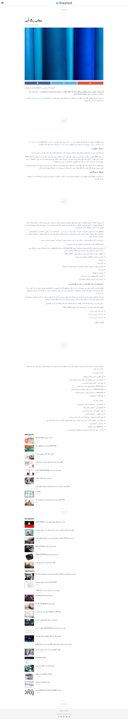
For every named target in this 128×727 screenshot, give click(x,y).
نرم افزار (33, 17)
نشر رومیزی (27, 17)
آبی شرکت (34, 142)
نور (27, 98)
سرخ (54, 142)
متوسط (34, 98)
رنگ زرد (72, 142)
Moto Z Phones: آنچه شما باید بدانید (45, 546)
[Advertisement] (64, 186)
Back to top (64, 711)
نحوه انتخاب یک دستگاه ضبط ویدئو (44, 666)
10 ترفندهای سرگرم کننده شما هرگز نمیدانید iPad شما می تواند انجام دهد (55, 574)
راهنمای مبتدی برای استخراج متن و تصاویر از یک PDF (50, 500)
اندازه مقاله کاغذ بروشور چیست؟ (44, 454)
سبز (94, 303)
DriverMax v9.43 (40, 658)
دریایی (93, 144)
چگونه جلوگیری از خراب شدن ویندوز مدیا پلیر (48, 649)
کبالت (50, 142)
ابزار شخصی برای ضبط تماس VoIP (45, 562)
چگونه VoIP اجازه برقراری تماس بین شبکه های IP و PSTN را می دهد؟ (54, 538)
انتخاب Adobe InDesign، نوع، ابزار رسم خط (48, 470)
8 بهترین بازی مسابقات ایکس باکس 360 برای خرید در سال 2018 (53, 644)
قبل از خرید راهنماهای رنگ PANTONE (45, 446)
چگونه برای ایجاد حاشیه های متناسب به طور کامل (49, 462)
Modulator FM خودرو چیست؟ (44, 595)
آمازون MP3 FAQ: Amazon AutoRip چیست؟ (48, 690)
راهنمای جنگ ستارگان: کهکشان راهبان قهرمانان (48, 636)
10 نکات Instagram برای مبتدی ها (45, 604)
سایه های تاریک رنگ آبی (96, 311)
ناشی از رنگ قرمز (66, 231)
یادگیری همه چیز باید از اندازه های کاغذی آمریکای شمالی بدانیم (52, 486)
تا (31, 98)
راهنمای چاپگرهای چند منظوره (43, 674)
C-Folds (37, 492)
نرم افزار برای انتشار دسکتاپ (43, 478)
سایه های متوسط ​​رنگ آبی (95, 314)
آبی (29, 142)
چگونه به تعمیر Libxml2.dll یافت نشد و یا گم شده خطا (50, 628)
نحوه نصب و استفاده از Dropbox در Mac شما (48, 612)
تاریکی (41, 98)
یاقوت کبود (65, 144)
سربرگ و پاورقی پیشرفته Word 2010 (46, 582)
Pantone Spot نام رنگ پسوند (43, 438)
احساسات (79, 231)
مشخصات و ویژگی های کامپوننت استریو (46, 620)
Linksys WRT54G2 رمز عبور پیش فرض (46, 554)
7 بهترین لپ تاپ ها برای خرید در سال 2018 (47, 590)
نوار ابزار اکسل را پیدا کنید (42, 682)
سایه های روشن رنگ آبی (95, 317)
